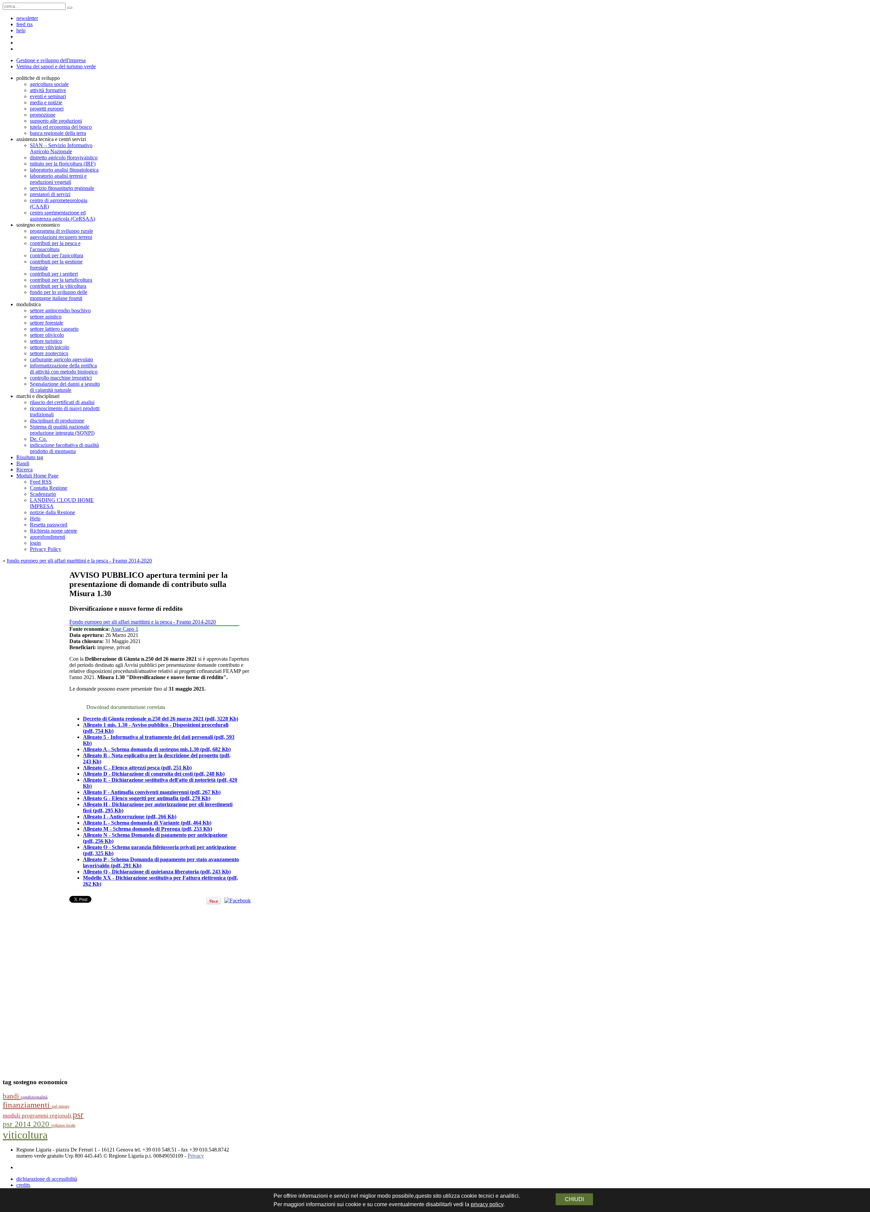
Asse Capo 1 (124, 629)
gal (55, 1106)
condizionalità (34, 1097)
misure (63, 1106)
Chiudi (574, 1199)
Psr (78, 1115)
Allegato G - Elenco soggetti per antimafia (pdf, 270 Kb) (146, 798)
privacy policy (487, 1204)
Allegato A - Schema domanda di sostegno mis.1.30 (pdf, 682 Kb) (157, 749)
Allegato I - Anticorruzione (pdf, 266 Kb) (129, 816)
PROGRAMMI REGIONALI (47, 1115)
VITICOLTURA (25, 1135)
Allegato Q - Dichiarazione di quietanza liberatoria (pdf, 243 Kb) (157, 872)
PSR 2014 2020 (27, 1124)
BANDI (12, 1096)
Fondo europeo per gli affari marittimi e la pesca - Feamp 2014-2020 (142, 622)
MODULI (12, 1115)
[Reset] (69, 8)
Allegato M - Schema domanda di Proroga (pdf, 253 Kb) (147, 829)
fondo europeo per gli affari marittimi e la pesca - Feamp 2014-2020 (79, 561)
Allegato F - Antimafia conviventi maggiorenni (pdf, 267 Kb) (152, 792)
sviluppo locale (63, 1125)
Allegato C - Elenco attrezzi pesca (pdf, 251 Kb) (137, 768)
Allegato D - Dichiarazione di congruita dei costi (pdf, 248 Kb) (154, 774)
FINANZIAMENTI (27, 1104)
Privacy (196, 1156)
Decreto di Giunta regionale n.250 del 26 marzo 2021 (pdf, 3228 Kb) (160, 719)
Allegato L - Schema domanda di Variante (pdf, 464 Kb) (147, 823)
